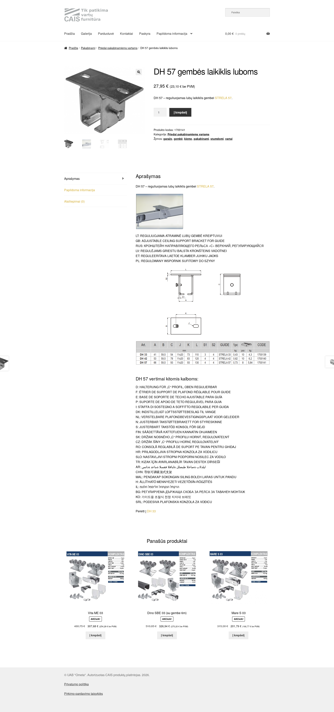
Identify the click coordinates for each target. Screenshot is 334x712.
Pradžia (69, 33)
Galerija (86, 33)
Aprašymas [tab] (72, 178)
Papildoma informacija (172, 33)
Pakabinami (88, 48)
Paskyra (144, 33)
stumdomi (217, 139)
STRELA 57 (223, 98)
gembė (178, 139)
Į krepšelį (180, 112)
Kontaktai (126, 33)
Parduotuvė (106, 33)
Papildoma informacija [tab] (79, 190)
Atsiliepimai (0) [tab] (74, 201)
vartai (229, 139)
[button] (139, 72)
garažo (167, 139)
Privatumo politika (76, 684)
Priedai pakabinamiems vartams (117, 48)
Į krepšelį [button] (95, 635)
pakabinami (201, 139)
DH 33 (151, 511)
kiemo (188, 139)
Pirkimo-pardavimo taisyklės (83, 693)
